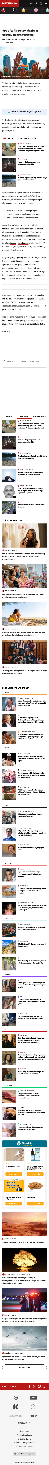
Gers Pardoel (23, 243)
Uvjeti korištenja (24, 1439)
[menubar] (41, 3)
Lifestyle (41, 10)
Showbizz (29, 10)
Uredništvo (24, 1431)
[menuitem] (41, 3)
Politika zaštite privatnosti (24, 1443)
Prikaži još (24, 1367)
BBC (9, 331)
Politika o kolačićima (24, 1447)
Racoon (13, 243)
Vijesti (7, 10)
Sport (17, 10)
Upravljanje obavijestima (26, 1454)
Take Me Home (30, 257)
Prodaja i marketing (24, 1435)
